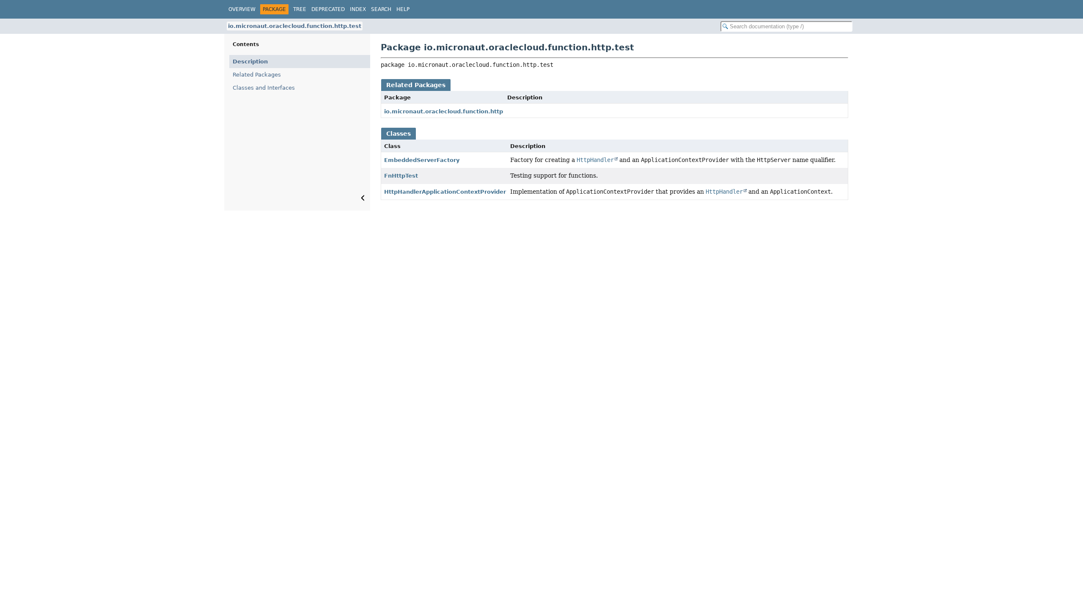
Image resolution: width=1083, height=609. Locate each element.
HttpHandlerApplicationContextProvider (445, 192)
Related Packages (257, 74)
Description (250, 61)
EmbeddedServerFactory (421, 160)
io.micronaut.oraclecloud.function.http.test (294, 26)
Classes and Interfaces (264, 88)
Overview (242, 9)
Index (358, 9)
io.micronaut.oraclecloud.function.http (443, 111)
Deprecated (328, 9)
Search (381, 9)
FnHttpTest (401, 176)
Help (403, 9)
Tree (299, 9)
